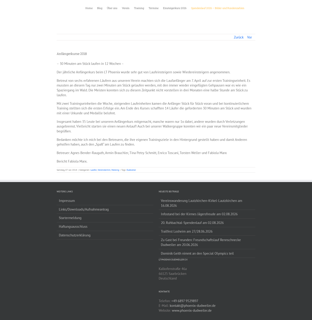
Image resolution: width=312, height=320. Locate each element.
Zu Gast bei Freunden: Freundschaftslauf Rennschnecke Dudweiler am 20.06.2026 (201, 242)
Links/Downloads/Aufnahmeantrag (84, 209)
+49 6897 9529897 (184, 301)
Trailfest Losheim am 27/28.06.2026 (187, 231)
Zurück (239, 37)
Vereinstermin (104, 169)
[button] (250, 8)
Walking (115, 169)
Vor (249, 37)
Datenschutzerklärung (74, 235)
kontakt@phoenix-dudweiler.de (193, 305)
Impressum (67, 200)
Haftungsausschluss (73, 226)
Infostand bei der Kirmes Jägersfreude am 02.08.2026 (199, 214)
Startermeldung (70, 218)
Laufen (93, 169)
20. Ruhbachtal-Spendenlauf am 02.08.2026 (192, 222)
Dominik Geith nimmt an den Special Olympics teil (197, 253)
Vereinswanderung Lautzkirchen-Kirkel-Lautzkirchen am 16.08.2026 (201, 203)
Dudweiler (131, 169)
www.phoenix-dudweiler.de (192, 310)
